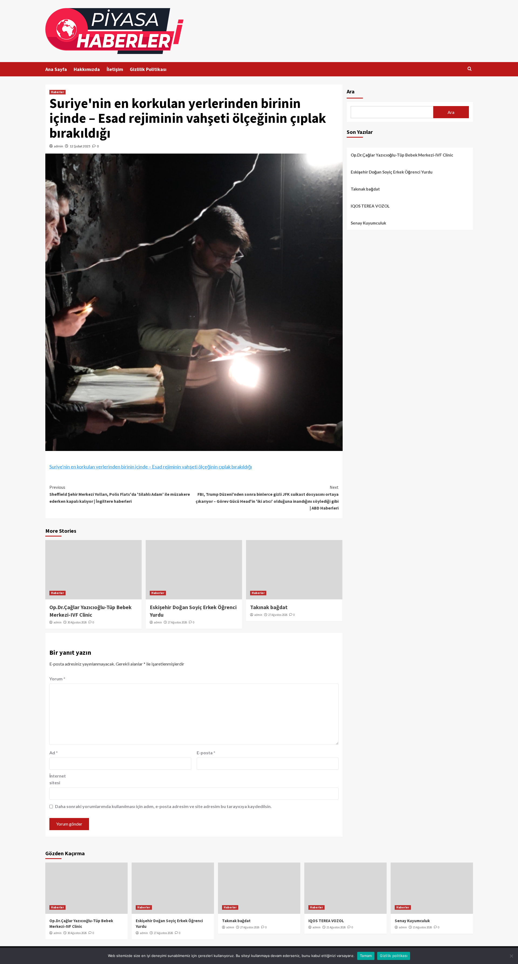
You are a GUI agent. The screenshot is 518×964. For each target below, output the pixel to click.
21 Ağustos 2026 (336, 927)
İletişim (115, 69)
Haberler (57, 92)
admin (58, 146)
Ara (351, 91)
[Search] (469, 69)
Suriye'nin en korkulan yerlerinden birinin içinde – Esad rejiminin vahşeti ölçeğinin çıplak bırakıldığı (150, 467)
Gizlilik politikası (393, 955)
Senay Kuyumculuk (368, 222)
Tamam (366, 955)
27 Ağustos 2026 (177, 622)
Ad (53, 752)
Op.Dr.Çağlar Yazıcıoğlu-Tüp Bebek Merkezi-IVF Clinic (402, 154)
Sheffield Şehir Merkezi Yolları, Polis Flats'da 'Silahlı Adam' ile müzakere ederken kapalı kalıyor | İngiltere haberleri (119, 494)
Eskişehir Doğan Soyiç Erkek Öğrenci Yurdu (391, 171)
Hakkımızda (87, 69)
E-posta (206, 752)
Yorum (57, 678)
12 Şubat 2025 (80, 146)
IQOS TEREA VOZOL (370, 205)
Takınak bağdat (269, 607)
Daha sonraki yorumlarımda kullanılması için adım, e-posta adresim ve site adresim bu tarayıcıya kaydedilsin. (163, 806)
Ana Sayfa (56, 69)
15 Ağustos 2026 (422, 927)
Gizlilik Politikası (148, 69)
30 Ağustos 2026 (77, 622)
